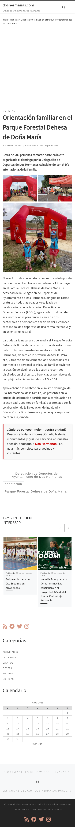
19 (37, 728)
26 (37, 733)
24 (17, 733)
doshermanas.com (23, 804)
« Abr (34, 743)
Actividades (10, 651)
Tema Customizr (54, 809)
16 (7, 728)
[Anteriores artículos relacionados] (60, 528)
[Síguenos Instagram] (26, 626)
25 (27, 733)
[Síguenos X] (19, 626)
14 (57, 723)
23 (7, 733)
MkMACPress (14, 145)
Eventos (8, 662)
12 (37, 723)
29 (67, 733)
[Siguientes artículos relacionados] (68, 528)
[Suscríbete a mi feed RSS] (5, 626)
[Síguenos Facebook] (12, 626)
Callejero (9, 657)
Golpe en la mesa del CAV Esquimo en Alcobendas (18, 584)
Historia (8, 673)
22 (67, 728)
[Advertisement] (37, 69)
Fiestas (7, 668)
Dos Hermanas (46, 444)
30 (7, 739)
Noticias (14, 19)
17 (17, 728)
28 (57, 733)
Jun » (41, 743)
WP (27, 809)
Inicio (5, 19)
